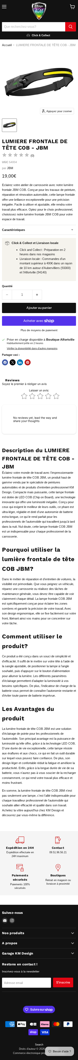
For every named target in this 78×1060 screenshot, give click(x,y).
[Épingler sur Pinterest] (28, 362)
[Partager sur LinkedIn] (20, 362)
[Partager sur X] (13, 362)
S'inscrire (63, 982)
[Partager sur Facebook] (5, 362)
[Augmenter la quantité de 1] (37, 295)
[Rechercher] (70, 26)
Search (39, 1044)
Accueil (7, 45)
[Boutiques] (58, 877)
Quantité (7, 286)
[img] (15, 155)
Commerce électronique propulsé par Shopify (39, 1053)
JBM (10, 168)
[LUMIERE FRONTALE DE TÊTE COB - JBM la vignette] (9, 125)
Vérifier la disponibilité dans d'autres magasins (32, 348)
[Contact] (58, 847)
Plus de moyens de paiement (39, 330)
